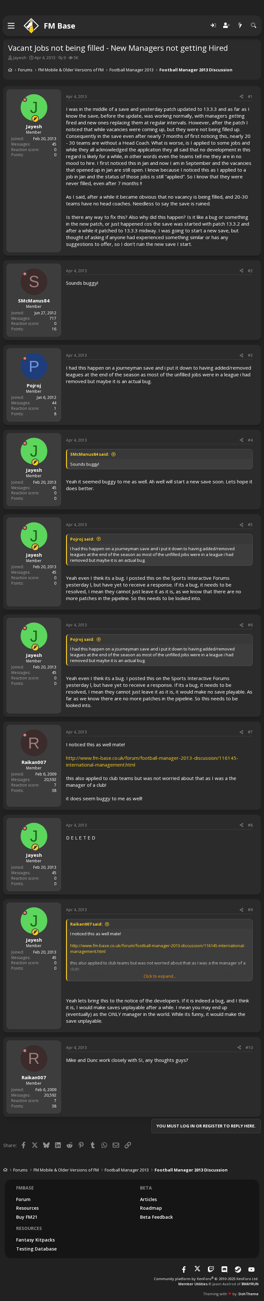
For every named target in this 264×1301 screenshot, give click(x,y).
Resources (27, 1208)
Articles (148, 1199)
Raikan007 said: (86, 924)
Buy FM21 (26, 1217)
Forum (23, 1199)
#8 (250, 825)
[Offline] (25, 99)
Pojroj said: (82, 539)
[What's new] (240, 26)
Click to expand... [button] (160, 976)
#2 (250, 271)
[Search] (253, 26)
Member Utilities (193, 1283)
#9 (250, 909)
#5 (250, 524)
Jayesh (19, 57)
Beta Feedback (156, 1217)
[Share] (241, 97)
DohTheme (249, 1293)
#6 (250, 625)
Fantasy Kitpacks (35, 1240)
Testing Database (36, 1249)
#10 (249, 1047)
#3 (250, 355)
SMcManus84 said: (89, 454)
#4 (250, 440)
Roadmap (151, 1208)
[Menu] (11, 25)
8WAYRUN (250, 1283)
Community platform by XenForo (206, 1278)
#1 (250, 96)
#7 (250, 732)
